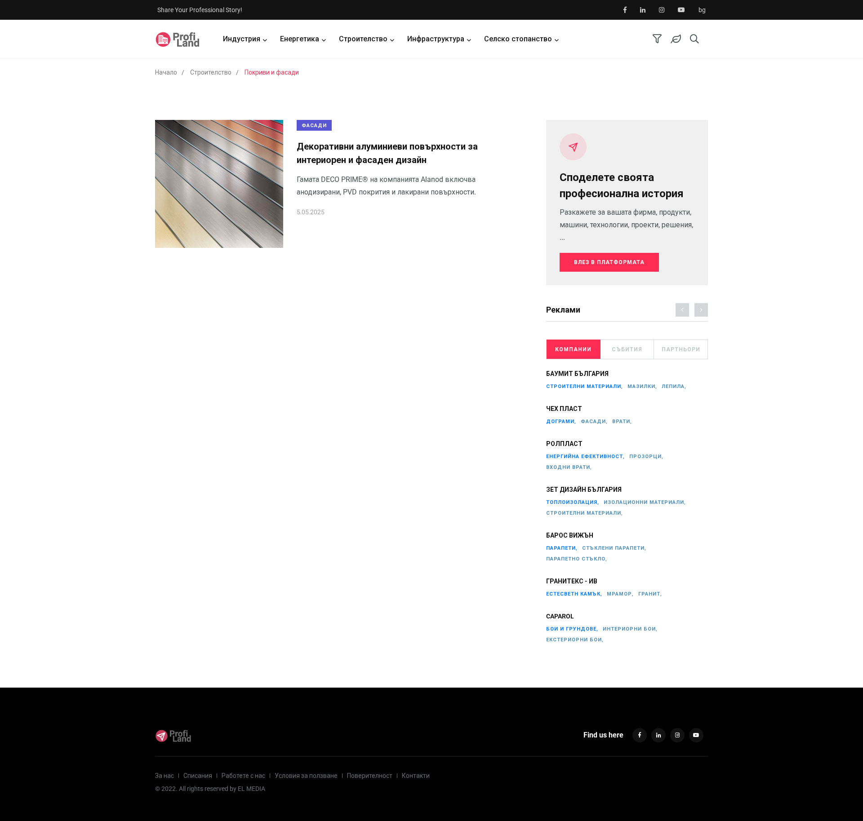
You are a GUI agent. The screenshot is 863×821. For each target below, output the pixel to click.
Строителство (363, 39)
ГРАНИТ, (650, 594)
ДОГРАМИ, (561, 421)
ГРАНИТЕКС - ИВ (571, 581)
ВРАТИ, (622, 421)
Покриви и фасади (272, 72)
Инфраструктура (435, 39)
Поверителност (369, 775)
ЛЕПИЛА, (674, 386)
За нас (164, 775)
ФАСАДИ (314, 125)
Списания (197, 775)
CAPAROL (560, 616)
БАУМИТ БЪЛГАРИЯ (577, 373)
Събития (627, 349)
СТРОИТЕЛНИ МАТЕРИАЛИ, (584, 386)
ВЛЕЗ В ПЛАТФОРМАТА (609, 262)
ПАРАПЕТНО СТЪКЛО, (576, 559)
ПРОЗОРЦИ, (646, 456)
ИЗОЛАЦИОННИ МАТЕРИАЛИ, (645, 502)
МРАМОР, (620, 594)
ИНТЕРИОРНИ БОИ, (630, 629)
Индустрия (241, 39)
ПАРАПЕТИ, (562, 548)
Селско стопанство (518, 39)
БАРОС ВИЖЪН (569, 535)
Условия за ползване (306, 775)
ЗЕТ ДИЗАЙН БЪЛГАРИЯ (584, 489)
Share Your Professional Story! (199, 9)
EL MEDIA (251, 788)
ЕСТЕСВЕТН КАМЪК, (574, 594)
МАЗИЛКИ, (642, 386)
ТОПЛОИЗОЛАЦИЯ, (572, 502)
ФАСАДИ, (594, 421)
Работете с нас (243, 775)
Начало (166, 72)
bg (702, 9)
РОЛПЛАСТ (564, 443)
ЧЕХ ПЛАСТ (564, 408)
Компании (573, 349)
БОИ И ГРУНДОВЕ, (572, 629)
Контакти (416, 775)
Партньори (681, 349)
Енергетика (299, 39)
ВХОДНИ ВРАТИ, (569, 467)
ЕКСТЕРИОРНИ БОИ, (575, 640)
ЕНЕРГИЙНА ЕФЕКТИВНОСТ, (585, 456)
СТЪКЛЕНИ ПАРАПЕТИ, (614, 548)
